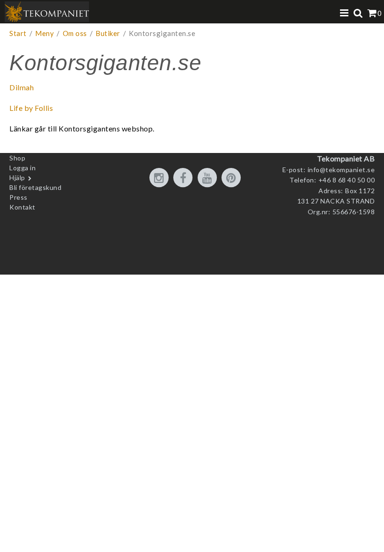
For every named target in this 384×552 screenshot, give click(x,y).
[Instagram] (160, 178)
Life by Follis (31, 107)
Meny (44, 33)
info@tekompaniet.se (341, 170)
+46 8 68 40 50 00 (346, 180)
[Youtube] (209, 178)
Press (18, 197)
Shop (17, 158)
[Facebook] (184, 178)
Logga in (22, 168)
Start (18, 33)
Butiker (108, 33)
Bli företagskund (35, 187)
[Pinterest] (233, 178)
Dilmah (21, 87)
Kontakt (22, 207)
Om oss (75, 33)
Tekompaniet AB (346, 158)
